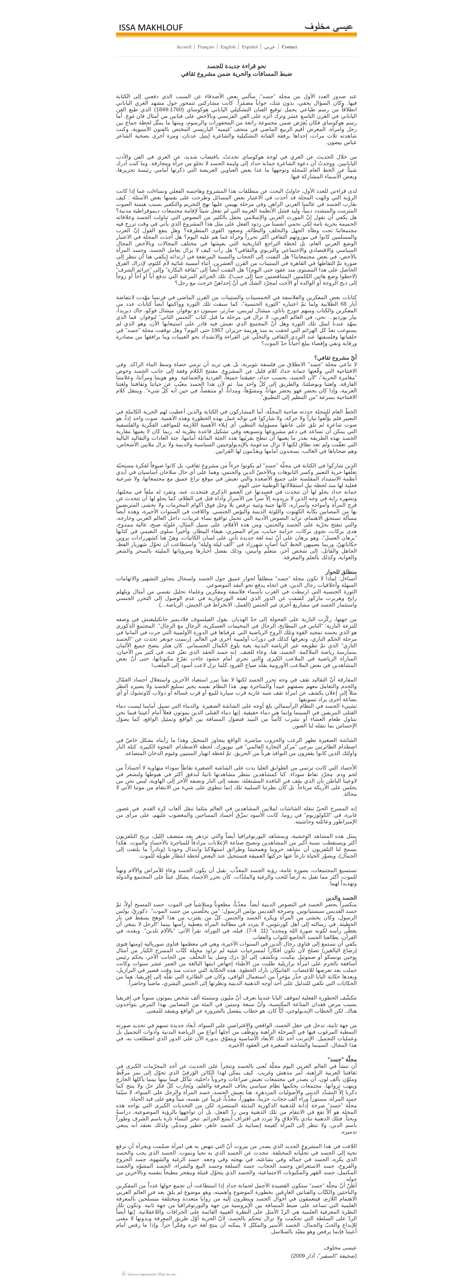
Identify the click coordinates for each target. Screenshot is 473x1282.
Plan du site (167, 1274)
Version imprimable (141, 1274)
